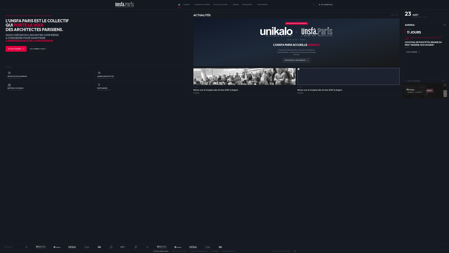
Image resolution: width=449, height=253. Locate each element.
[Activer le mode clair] (314, 5)
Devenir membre (15, 49)
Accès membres (426, 90)
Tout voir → (395, 15)
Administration (228, 251)
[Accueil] (179, 5)
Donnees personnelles (199, 251)
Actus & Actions (220, 4)
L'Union (186, 4)
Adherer (215, 251)
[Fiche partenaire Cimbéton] (22, 247)
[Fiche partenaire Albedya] (106, 247)
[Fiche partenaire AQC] (131, 247)
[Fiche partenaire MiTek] (68, 247)
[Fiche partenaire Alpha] (118, 247)
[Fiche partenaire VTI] (94, 247)
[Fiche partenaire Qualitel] (81, 247)
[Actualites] (295, 251)
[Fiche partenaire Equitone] (36, 247)
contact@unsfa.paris (281, 251)
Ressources (247, 4)
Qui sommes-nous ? (38, 49)
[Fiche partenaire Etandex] (52, 247)
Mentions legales (179, 251)
